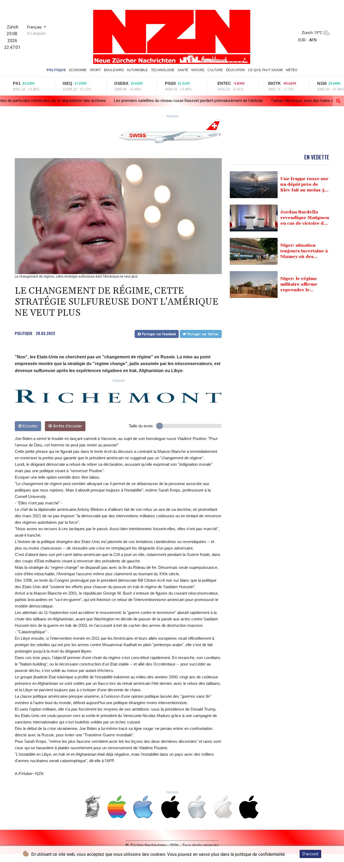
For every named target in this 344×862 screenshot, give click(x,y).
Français (35, 27)
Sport (95, 70)
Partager (158, 334)
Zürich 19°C (312, 32)
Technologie (162, 70)
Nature (198, 70)
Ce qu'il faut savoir (265, 70)
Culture (215, 70)
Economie (78, 70)
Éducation (235, 70)
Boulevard (114, 70)
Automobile (137, 70)
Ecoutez (30, 426)
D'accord (310, 854)
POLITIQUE (24, 333)
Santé (182, 70)
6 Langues (36, 33)
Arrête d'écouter (67, 426)
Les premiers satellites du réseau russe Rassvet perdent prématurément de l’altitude (125, 100)
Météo (291, 70)
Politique (56, 70)
